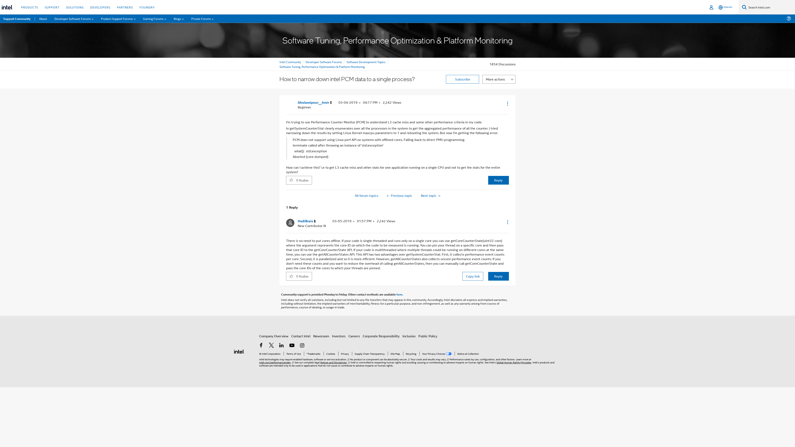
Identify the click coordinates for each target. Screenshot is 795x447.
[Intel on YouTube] (291, 345)
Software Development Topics (366, 62)
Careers (354, 336)
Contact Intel (300, 336)
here (399, 294)
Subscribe (462, 79)
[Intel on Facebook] (261, 345)
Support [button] (52, 7)
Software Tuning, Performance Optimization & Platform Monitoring (322, 66)
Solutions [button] (75, 7)
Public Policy (427, 336)
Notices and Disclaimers (333, 362)
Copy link (473, 276)
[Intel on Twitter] (271, 345)
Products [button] (29, 7)
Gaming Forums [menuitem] (153, 18)
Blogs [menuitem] (177, 18)
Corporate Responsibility (381, 336)
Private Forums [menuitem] (201, 18)
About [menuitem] (43, 18)
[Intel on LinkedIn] (281, 345)
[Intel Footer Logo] (239, 351)
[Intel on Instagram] (302, 345)
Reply (498, 180)
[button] (507, 103)
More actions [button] (495, 79)
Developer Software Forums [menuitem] (72, 18)
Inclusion (409, 336)
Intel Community (290, 62)
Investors (339, 336)
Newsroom (321, 336)
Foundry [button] (147, 7)
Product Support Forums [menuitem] (117, 18)
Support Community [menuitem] (16, 18)
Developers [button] (100, 7)
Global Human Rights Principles (513, 362)
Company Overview (273, 336)
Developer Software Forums (324, 62)
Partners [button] (125, 7)
